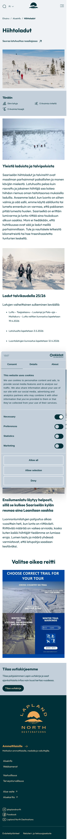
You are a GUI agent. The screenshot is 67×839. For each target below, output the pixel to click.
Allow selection (33, 470)
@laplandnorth (14, 809)
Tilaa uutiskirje (13, 688)
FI (10, 6)
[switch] (59, 426)
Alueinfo (17, 18)
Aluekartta (9, 797)
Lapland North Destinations (20, 819)
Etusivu (5, 18)
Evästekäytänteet (10, 833)
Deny (33, 480)
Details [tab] (33, 364)
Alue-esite (8, 791)
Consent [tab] (12, 364)
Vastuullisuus (10, 775)
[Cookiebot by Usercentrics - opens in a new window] (49, 356)
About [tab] (55, 364)
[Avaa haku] (4, 6)
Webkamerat (10, 766)
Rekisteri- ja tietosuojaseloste (37, 833)
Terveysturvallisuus (13, 781)
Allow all (33, 460)
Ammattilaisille (12, 746)
